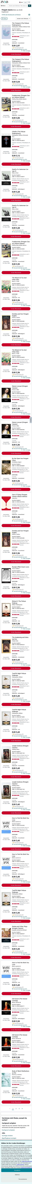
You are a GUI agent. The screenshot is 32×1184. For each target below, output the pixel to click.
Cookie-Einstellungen (26, 1161)
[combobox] (18, 6)
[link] (29, 14)
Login (25, 2)
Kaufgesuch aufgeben (8, 1130)
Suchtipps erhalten (7, 1135)
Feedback (30, 419)
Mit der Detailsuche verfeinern (12, 14)
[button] (25, 51)
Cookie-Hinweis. (20, 1164)
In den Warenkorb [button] (16, 54)
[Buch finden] (29, 6)
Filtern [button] (5, 18)
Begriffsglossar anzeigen (9, 1138)
